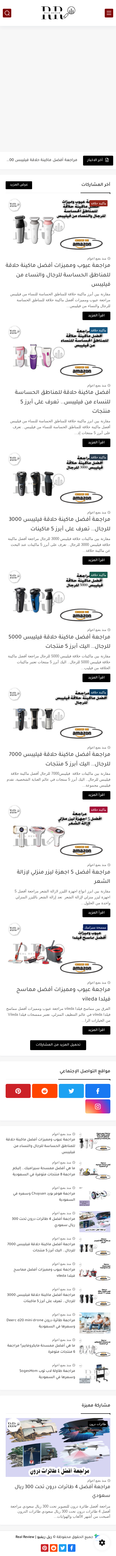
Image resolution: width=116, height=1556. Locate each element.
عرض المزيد (19, 185)
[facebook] (97, 1091)
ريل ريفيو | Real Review (33, 1537)
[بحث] (7, 13)
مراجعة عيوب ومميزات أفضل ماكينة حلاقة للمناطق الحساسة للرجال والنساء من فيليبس (58, 275)
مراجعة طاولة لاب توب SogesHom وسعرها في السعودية (47, 1374)
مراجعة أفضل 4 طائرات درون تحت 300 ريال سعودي (43, 1222)
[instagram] (97, 1106)
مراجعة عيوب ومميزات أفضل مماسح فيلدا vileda (44, 1273)
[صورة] (94, 1142)
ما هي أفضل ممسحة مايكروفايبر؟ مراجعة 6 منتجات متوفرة (41, 1349)
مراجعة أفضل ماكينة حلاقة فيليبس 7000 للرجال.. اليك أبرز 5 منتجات (41, 1248)
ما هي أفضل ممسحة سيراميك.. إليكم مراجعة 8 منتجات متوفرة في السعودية (44, 1172)
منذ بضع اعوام (96, 258)
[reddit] (44, 1091)
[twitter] (71, 1091)
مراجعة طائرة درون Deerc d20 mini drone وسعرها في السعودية (40, 1324)
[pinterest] (18, 1091)
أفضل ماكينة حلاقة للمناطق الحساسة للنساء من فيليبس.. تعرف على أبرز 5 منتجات (62, 402)
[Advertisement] (58, 90)
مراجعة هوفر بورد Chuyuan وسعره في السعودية (44, 1197)
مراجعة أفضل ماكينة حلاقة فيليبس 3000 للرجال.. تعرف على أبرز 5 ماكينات (41, 1298)
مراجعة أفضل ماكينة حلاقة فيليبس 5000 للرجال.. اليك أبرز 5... (41, 160)
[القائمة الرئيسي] (109, 13)
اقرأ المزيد (96, 316)
